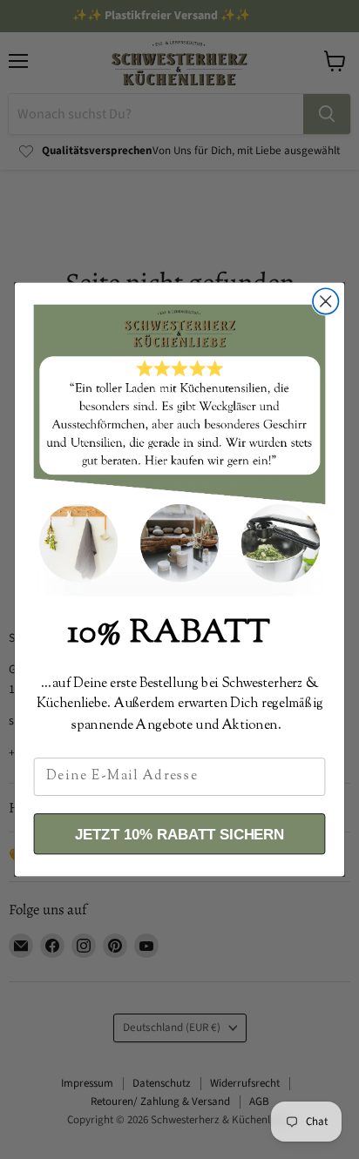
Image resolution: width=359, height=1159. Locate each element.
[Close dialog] (325, 300)
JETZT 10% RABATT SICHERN (179, 833)
